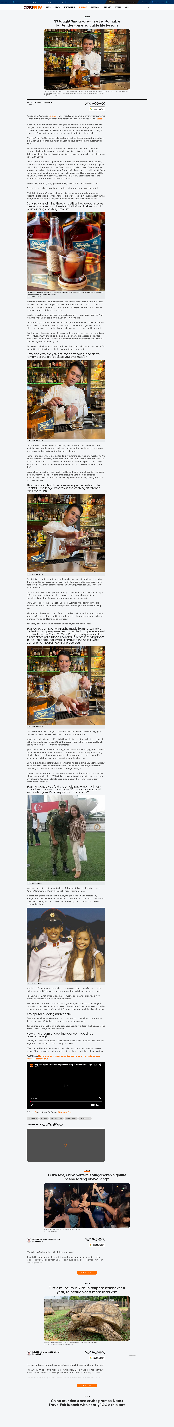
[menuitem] (48, 7)
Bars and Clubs (85, 1118)
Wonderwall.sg (64, 1112)
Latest (48, 7)
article (34, 1112)
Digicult (107, 7)
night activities (71, 1118)
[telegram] (93, 103)
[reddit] (100, 103)
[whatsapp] (96, 103)
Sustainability (32, 1118)
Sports (118, 7)
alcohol (44, 1118)
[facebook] (86, 103)
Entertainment (70, 7)
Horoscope (95, 7)
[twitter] (89, 103)
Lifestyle (83, 7)
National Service (56, 1118)
